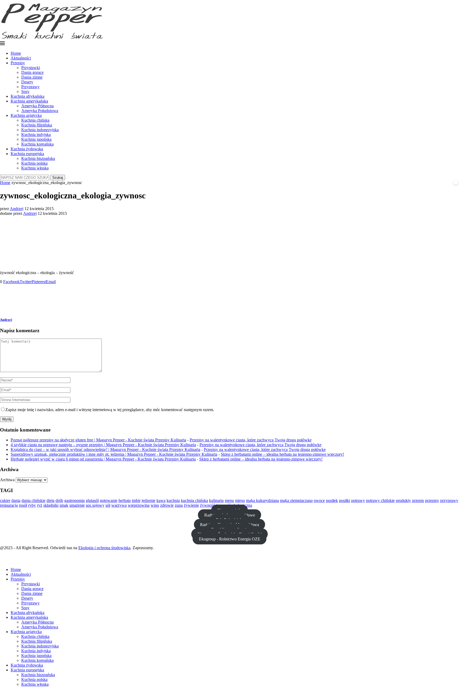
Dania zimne (31, 77)
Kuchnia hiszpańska (38, 158)
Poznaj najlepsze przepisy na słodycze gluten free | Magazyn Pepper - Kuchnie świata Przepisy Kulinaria (98, 440)
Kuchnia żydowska (27, 149)
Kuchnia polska (34, 163)
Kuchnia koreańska (37, 144)
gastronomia (74, 500)
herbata (124, 500)
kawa (160, 500)
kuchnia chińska (194, 500)
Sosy (25, 91)
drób (59, 500)
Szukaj (57, 178)
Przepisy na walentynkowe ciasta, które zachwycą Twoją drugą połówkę (251, 440)
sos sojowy (95, 505)
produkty (403, 500)
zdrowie (167, 505)
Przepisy (18, 63)
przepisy (432, 500)
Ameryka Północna (37, 106)
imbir (136, 500)
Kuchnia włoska (35, 168)
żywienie (191, 505)
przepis (418, 500)
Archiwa (7, 479)
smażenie (77, 505)
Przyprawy (30, 86)
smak (64, 505)
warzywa (119, 505)
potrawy (358, 500)
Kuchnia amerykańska (29, 101)
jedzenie (148, 500)
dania (15, 500)
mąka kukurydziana (262, 500)
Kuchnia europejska (27, 153)
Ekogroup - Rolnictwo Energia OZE (229, 538)
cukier (5, 500)
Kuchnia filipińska (36, 125)
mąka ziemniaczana (296, 500)
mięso (240, 500)
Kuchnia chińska (35, 120)
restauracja (9, 505)
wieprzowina (139, 505)
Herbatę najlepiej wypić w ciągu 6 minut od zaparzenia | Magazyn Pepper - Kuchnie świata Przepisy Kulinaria (103, 459)
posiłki (344, 500)
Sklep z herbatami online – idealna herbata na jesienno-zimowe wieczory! (282, 454)
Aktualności (21, 58)
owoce (319, 500)
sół (107, 505)
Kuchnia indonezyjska (40, 129)
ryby (32, 505)
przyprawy (449, 500)
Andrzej (16, 208)
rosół (23, 505)
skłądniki (50, 505)
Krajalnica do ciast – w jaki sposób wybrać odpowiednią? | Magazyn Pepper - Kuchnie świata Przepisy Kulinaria (105, 449)
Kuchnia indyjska (36, 134)
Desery (27, 82)
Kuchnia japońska (36, 139)
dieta (50, 500)
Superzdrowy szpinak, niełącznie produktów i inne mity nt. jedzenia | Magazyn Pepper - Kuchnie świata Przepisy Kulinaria (114, 454)
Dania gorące (32, 72)
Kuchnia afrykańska (27, 96)
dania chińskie (33, 500)
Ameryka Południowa (39, 110)
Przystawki (30, 67)
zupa (179, 505)
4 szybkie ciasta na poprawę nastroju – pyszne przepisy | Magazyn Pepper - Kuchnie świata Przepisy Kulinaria (103, 444)
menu (229, 500)
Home (16, 53)
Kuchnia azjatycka (26, 115)
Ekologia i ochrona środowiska (104, 547)
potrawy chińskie (380, 500)
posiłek (332, 500)
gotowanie (108, 500)
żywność (207, 505)
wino (155, 505)
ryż (39, 505)
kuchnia (173, 500)
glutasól (92, 500)
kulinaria (216, 500)
